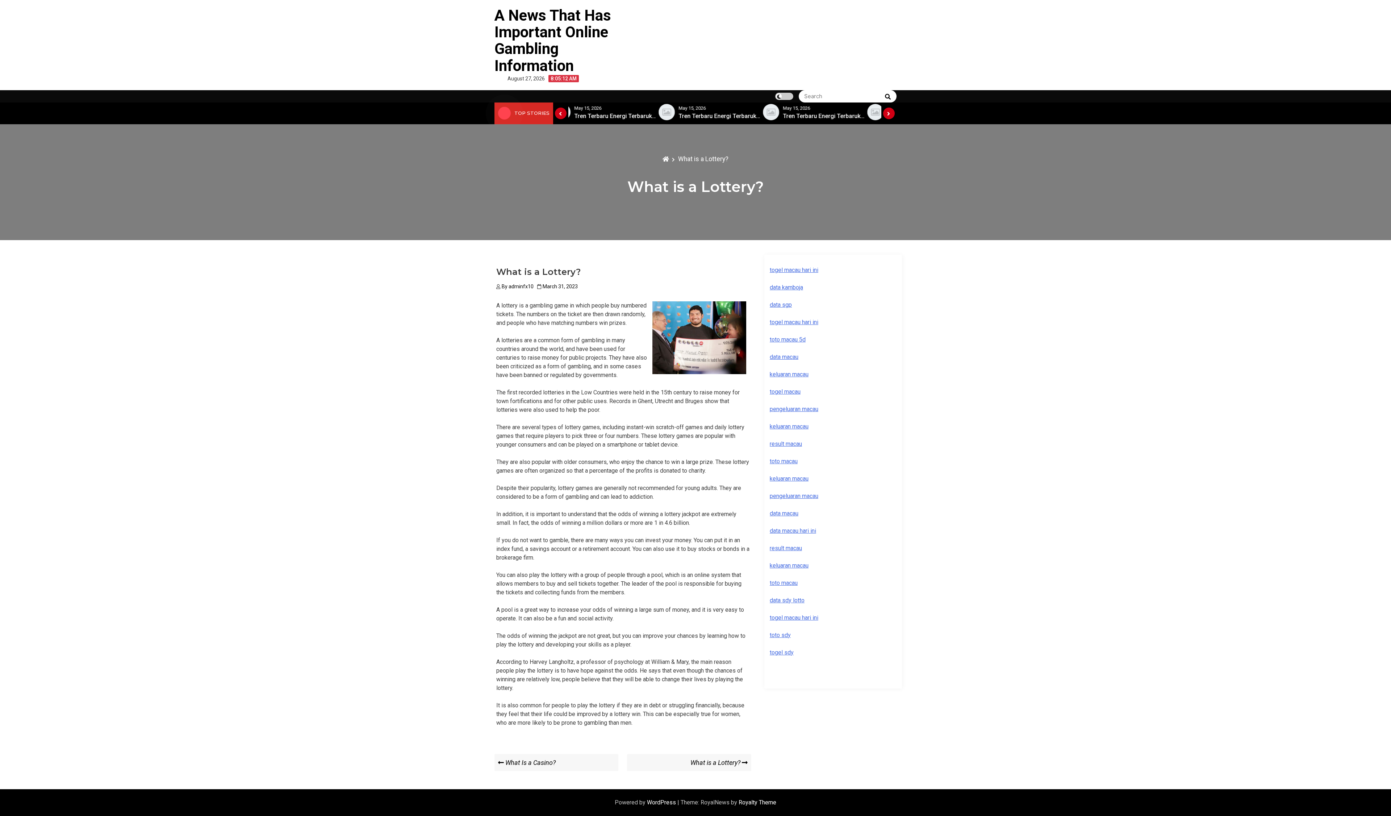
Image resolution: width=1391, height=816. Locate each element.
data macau (784, 513)
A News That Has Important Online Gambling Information (552, 41)
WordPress (662, 802)
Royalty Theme (757, 802)
